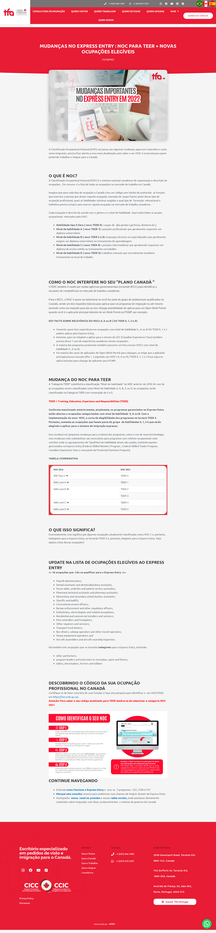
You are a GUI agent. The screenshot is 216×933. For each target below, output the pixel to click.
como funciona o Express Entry (85, 789)
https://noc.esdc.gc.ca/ (65, 696)
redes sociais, (119, 798)
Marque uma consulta (69, 793)
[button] (175, 11)
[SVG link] (112, 924)
